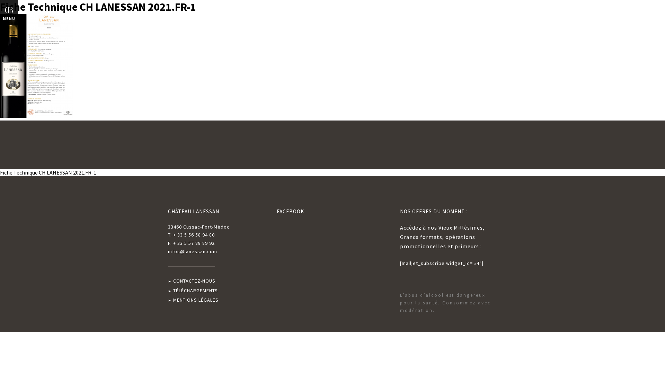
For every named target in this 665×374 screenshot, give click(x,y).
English (647, 13)
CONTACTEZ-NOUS (194, 281)
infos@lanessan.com (192, 251)
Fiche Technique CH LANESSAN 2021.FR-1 (48, 172)
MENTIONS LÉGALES (196, 300)
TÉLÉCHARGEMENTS (195, 290)
